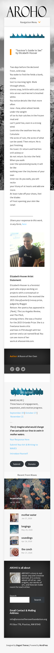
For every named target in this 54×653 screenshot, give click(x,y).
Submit (16, 464)
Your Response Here (19, 439)
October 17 (30, 412)
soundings (27, 537)
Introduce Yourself (19, 453)
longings (26, 526)
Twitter (23, 369)
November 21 (16, 416)
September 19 (17, 412)
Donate (32, 464)
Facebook (17, 369)
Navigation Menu (28, 22)
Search (13, 595)
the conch (26, 549)
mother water (28, 514)
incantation (16, 498)
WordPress (43, 645)
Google (12, 369)
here (24, 224)
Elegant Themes (22, 645)
